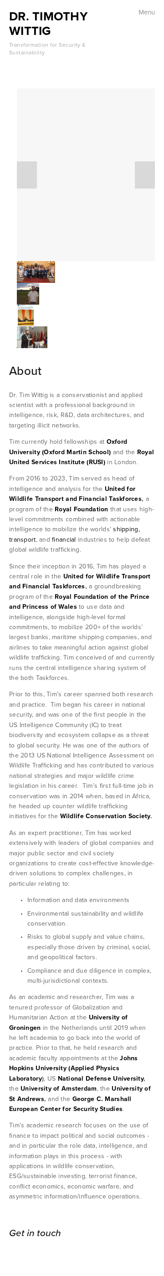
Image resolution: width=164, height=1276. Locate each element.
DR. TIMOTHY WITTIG (48, 23)
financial (64, 539)
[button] (27, 175)
